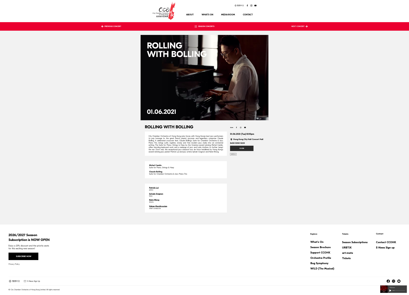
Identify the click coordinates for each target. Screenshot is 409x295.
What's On (316, 242)
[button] (190, 15)
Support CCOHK (320, 252)
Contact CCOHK (386, 242)
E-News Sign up (385, 247)
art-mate (347, 253)
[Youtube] (398, 281)
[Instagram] (251, 5)
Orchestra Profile (320, 258)
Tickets (346, 258)
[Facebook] (388, 281)
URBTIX (347, 247)
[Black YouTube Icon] (255, 5)
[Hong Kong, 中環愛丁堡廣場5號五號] (231, 139)
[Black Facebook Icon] (247, 5)
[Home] (236, 127)
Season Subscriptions (355, 242)
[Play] (390, 290)
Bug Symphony (319, 263)
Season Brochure (320, 247)
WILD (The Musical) (322, 268)
